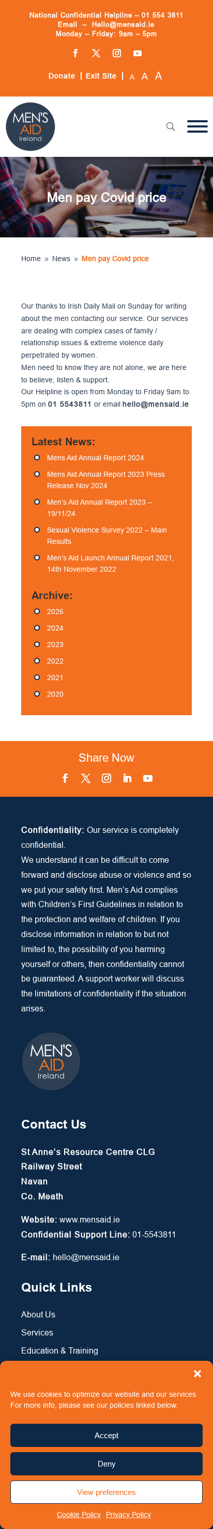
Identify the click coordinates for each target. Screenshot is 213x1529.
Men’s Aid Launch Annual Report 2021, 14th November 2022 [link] (110, 563)
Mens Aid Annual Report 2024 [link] (95, 458)
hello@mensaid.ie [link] (86, 1257)
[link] (30, 149)
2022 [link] (55, 661)
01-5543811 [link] (154, 1234)
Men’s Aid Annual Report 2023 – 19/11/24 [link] (99, 508)
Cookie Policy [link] (79, 1514)
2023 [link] (55, 644)
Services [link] (37, 1332)
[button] (197, 1374)
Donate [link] (62, 76)
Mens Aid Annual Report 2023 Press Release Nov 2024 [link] (106, 480)
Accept (106, 1435)
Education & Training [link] (59, 1350)
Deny (107, 1463)
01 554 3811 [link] (163, 15)
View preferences (106, 1492)
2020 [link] (55, 694)
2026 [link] (55, 611)
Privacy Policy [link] (128, 1514)
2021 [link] (55, 677)
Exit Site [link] (101, 76)
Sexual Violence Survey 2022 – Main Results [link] (107, 535)
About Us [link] (38, 1314)
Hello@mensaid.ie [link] (123, 24)
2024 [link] (55, 628)
